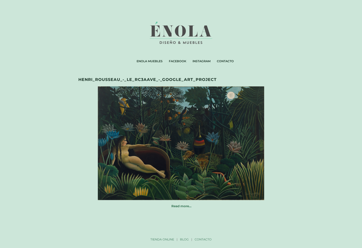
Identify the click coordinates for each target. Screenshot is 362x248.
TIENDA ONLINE (162, 239)
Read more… (181, 206)
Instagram (202, 61)
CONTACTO (203, 239)
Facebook (177, 61)
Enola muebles (150, 61)
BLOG (184, 239)
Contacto (225, 61)
